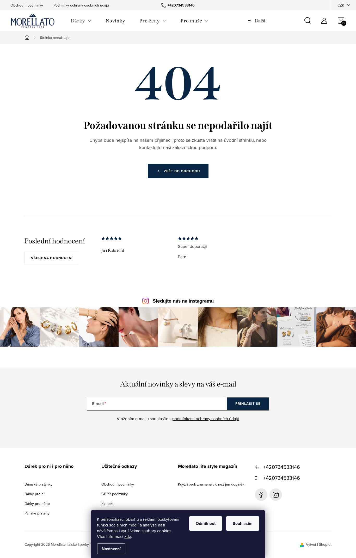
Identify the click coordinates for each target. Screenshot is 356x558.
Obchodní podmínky (26, 5)
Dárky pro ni (34, 494)
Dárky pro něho (37, 503)
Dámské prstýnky (38, 484)
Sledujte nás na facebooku (261, 494)
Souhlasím (243, 523)
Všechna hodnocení (52, 257)
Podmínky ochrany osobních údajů (81, 5)
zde (127, 536)
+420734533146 (281, 467)
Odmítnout (206, 523)
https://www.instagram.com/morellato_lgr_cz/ (275, 494)
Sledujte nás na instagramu (183, 301)
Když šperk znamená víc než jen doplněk (211, 484)
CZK (340, 5)
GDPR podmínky (114, 494)
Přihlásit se (248, 403)
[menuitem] (81, 20)
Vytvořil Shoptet (319, 544)
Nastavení (111, 549)
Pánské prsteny (37, 513)
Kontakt (107, 503)
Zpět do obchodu (182, 171)
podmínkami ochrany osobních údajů (205, 418)
